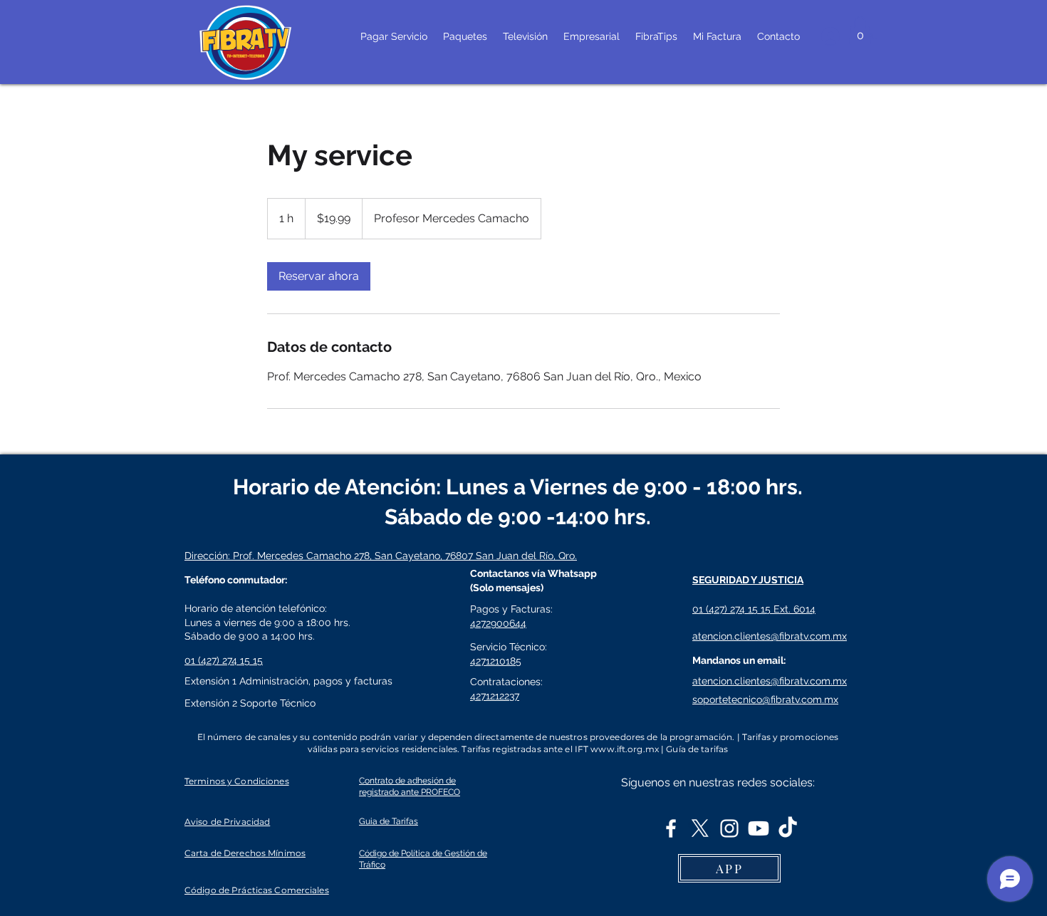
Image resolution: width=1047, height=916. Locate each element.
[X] (700, 828)
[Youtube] (758, 828)
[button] (860, 30)
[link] (318, 276)
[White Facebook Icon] (671, 828)
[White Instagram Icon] (729, 828)
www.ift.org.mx (624, 749)
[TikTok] (788, 828)
